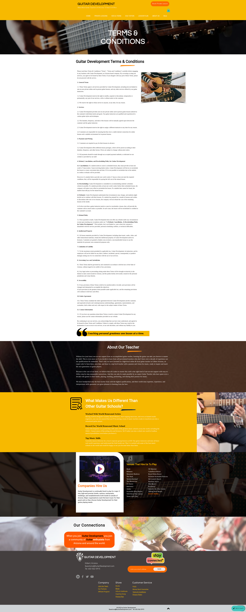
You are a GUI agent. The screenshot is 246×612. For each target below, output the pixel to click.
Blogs (117, 589)
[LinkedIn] (78, 577)
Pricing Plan (120, 597)
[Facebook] (82, 577)
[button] (168, 10)
